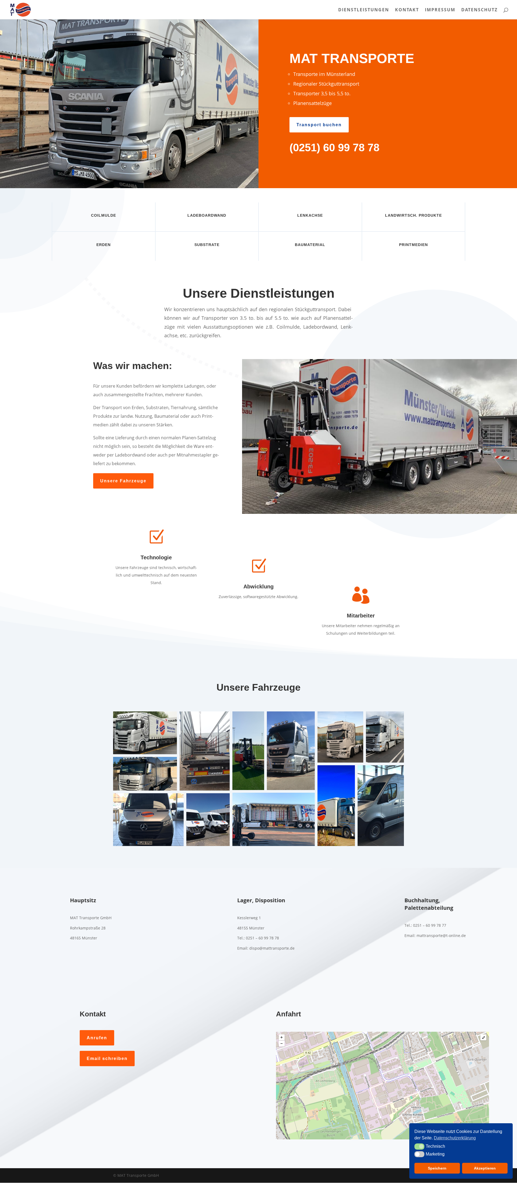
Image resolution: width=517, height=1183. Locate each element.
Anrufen (97, 1037)
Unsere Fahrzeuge (123, 481)
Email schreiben (107, 1058)
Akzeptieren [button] (485, 1168)
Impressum (440, 10)
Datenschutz (479, 10)
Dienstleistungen (363, 10)
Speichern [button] (437, 1168)
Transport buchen (319, 124)
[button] (145, 732)
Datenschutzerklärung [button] (455, 1138)
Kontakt (407, 10)
